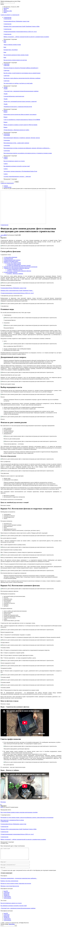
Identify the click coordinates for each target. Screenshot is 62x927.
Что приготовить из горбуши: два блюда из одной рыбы (18, 83)
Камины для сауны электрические (9, 880)
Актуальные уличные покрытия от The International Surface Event (20, 171)
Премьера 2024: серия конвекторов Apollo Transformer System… (17, 290)
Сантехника (7, 133)
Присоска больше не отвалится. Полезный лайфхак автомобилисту (21, 68)
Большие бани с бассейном (11, 49)
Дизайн (5, 87)
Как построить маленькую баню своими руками (16, 55)
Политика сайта (8, 10)
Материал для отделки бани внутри (10, 886)
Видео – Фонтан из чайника (15, 273)
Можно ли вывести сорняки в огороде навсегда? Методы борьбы (20, 124)
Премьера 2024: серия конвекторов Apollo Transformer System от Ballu (21, 26)
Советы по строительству (7, 183)
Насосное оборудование (14, 264)
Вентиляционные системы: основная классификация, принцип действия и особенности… (27, 148)
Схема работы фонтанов (10, 257)
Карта (5, 12)
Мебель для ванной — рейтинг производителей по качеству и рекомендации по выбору (26, 36)
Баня (5, 40)
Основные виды (8, 258)
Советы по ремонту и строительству (10, 14)
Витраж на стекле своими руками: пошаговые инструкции (16, 883)
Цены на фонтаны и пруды (14, 269)
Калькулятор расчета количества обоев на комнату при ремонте (20, 114)
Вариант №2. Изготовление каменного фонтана (16, 268)
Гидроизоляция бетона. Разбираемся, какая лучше (16, 21)
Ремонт (5, 110)
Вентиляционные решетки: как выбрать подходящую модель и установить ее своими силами (28, 153)
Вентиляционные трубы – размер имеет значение (16, 143)
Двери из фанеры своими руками (12, 44)
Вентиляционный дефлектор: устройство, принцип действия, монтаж (22, 137)
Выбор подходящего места (11, 261)
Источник (3, 802)
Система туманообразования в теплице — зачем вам (17, 176)
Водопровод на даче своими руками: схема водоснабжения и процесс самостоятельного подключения (27, 817)
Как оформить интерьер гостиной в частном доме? (17, 166)
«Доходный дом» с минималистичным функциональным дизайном (21, 91)
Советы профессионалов (10, 272)
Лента (5, 9)
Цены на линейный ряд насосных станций (19, 265)
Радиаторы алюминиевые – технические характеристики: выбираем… (19, 878)
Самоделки (6, 64)
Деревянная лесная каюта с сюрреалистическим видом (18, 106)
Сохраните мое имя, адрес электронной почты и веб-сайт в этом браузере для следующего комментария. (29, 870)
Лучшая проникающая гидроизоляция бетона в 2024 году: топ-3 (20, 31)
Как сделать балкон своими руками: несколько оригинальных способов (19, 812)
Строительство (7, 17)
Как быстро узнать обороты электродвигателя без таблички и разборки (22, 78)
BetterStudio (12, 924)
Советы (6, 157)
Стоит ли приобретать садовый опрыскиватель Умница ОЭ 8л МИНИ (22, 119)
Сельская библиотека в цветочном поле (14, 96)
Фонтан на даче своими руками (12, 262)
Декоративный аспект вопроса (12, 260)
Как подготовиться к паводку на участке (14, 161)
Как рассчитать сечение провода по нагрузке (15, 60)
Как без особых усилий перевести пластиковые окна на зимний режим (22, 73)
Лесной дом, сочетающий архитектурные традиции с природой (20, 101)
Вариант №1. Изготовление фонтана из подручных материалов (20, 266)
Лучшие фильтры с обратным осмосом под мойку (16, 130)
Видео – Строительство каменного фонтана (19, 270)
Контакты (6, 8)
